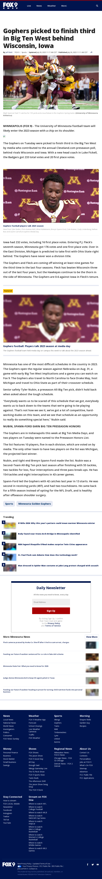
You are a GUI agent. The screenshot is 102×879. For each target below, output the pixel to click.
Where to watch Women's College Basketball (36, 837)
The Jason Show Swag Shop (38, 785)
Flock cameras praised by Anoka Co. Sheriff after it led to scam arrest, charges (36, 642)
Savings (6, 765)
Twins (56, 726)
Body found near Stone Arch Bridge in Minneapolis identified (49, 533)
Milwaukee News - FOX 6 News (62, 753)
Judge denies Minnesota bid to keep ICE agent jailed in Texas (29, 678)
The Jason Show (36, 755)
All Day (32, 762)
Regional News (63, 748)
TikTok (6, 819)
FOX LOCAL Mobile (11, 803)
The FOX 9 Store (36, 790)
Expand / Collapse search (97, 6)
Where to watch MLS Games (38, 849)
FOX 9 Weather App (37, 719)
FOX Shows (34, 752)
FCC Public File (86, 775)
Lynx (56, 735)
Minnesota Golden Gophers (34, 503)
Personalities (85, 759)
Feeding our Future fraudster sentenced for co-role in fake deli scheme (33, 654)
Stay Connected (12, 796)
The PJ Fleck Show (36, 771)
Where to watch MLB (38, 812)
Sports (24, 52)
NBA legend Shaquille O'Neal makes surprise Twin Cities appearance (52, 544)
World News (8, 726)
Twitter (6, 816)
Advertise (84, 771)
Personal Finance (10, 752)
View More (91, 636)
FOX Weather (34, 738)
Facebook (7, 810)
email (98, 864)
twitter (93, 864)
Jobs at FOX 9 (85, 762)
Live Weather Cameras (34, 730)
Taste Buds (34, 778)
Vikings (57, 719)
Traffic (31, 734)
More (63, 5)
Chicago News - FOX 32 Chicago (63, 759)
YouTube (7, 823)
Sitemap (83, 768)
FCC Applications (87, 778)
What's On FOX (86, 765)
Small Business (9, 762)
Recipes (83, 726)
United (57, 738)
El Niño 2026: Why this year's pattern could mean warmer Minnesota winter (56, 523)
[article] (51, 319)
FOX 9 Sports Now (37, 775)
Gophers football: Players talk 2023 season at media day (36, 346)
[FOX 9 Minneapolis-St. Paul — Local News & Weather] (12, 6)
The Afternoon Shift (37, 781)
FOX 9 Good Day (36, 759)
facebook (88, 864)
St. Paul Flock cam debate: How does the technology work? (47, 555)
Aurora (57, 742)
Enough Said (34, 765)
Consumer (7, 735)
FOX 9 (17, 52)
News (6, 715)
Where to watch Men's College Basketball (35, 829)
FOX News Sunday (11, 738)
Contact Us (84, 752)
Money (7, 748)
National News (9, 723)
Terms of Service (53, 625)
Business (7, 755)
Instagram (7, 813)
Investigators (8, 729)
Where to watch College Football (36, 808)
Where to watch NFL (37, 803)
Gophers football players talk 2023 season (23, 226)
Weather (34, 715)
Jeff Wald (9, 52)
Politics (6, 732)
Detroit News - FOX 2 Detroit (63, 764)
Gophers (57, 723)
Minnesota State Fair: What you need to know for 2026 (25, 666)
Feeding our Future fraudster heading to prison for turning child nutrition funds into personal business (42, 691)
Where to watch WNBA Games (35, 843)
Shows (32, 748)
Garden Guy (85, 723)
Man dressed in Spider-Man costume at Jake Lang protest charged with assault (58, 565)
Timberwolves (60, 732)
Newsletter (8, 807)
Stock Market (9, 759)
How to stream (9, 800)
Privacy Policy (54, 623)
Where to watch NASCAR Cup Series (37, 816)
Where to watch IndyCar (35, 822)
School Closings (35, 726)
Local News (8, 719)
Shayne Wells (85, 719)
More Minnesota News (16, 636)
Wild (56, 729)
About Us (85, 748)
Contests (83, 755)
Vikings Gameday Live (38, 768)
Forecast (32, 723)
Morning (85, 715)
